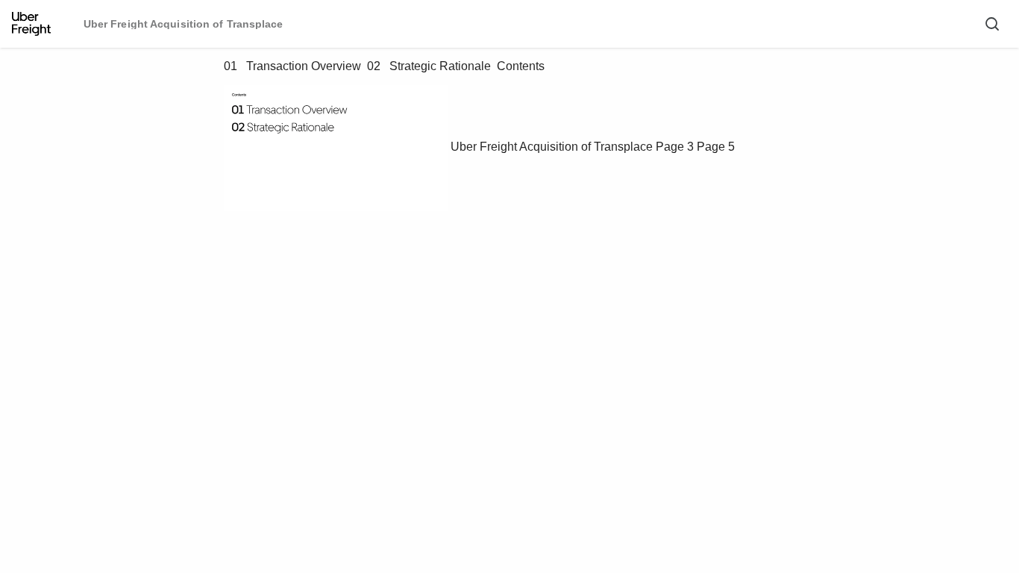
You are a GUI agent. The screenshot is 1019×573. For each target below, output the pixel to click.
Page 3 (675, 146)
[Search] (992, 24)
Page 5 (716, 146)
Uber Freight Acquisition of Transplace (552, 146)
